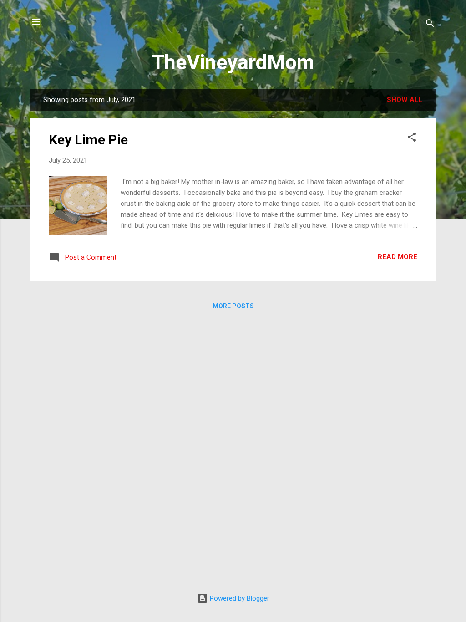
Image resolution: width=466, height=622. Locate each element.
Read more (397, 257)
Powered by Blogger (238, 598)
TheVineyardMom (233, 62)
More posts (233, 306)
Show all (405, 100)
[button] (411, 139)
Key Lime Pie (88, 140)
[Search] (430, 25)
